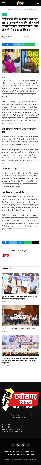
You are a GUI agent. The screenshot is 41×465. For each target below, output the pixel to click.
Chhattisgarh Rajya (13, 37)
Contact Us (17, 451)
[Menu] (3, 3)
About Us (7, 451)
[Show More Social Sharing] (37, 44)
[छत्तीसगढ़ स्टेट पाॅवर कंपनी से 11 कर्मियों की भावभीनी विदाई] (20, 315)
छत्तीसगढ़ (4, 14)
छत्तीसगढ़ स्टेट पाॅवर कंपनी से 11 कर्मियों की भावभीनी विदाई (18, 329)
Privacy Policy (29, 451)
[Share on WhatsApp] (29, 44)
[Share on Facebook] (7, 44)
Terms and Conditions (15, 454)
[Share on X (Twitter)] (18, 44)
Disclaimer (30, 454)
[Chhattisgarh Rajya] (20, 3)
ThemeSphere (31, 459)
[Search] (38, 3)
